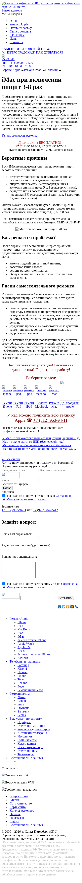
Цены (13, 38)
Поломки (51, 70)
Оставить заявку (21, 28)
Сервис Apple (11, 70)
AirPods (23, 658)
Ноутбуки (24, 722)
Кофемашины (27, 743)
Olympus (23, 708)
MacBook (24, 629)
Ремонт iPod (29, 404)
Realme (22, 683)
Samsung (23, 665)
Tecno (21, 679)
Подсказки (17, 817)
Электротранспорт (30, 747)
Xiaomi (22, 668)
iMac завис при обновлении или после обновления (36, 445)
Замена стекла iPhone (32, 640)
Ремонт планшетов (30, 690)
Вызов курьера (12, 10)
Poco (21, 686)
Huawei (22, 672)
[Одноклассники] (68, 606)
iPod (20, 633)
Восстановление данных (26, 757)
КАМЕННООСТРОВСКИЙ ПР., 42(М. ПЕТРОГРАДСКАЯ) (32, 50)
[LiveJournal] (76, 606)
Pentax (22, 715)
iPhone (22, 622)
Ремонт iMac (32, 70)
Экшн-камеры (27, 740)
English (14, 821)
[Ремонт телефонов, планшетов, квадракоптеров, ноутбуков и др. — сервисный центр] (41, 7)
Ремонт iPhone (7, 404)
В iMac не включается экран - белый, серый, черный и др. (41, 438)
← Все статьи (11, 459)
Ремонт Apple (19, 24)
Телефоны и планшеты (25, 661)
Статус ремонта (20, 31)
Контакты (16, 42)
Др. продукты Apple (70, 404)
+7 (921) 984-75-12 (45, 510)
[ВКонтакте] (60, 606)
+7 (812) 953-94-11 (50, 420)
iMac (21, 636)
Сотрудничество (21, 803)
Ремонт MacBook (41, 404)
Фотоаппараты (20, 693)
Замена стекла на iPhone (34, 654)
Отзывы (15, 814)
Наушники (25, 736)
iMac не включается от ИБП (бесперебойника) (33, 441)
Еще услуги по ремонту (26, 718)
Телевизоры (26, 754)
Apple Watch (26, 643)
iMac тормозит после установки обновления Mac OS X (39, 448)
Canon (22, 700)
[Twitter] (64, 606)
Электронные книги (31, 725)
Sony (21, 704)
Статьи (14, 800)
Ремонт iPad (18, 404)
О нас (13, 20)
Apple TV (24, 647)
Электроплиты (28, 750)
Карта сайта (18, 807)
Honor (22, 675)
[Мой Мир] (72, 606)
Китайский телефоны (32, 733)
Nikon (21, 697)
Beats (21, 650)
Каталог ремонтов (22, 810)
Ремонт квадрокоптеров (34, 729)
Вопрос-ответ (19, 796)
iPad (20, 625)
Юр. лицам (17, 35)
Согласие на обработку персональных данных (37, 497)
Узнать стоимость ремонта (19, 135)
